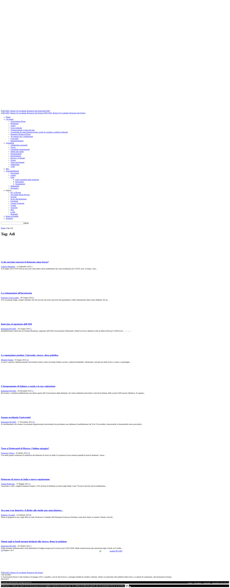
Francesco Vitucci (7, 453)
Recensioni (19, 182)
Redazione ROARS (8, 329)
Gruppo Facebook (17, 203)
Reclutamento (16, 156)
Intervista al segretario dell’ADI (16, 324)
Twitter (13, 205)
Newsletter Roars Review (20, 195)
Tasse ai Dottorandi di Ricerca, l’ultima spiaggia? (25, 448)
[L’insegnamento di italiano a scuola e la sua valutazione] (14, 382)
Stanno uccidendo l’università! (16, 417)
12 (29, 453)
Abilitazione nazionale (19, 145)
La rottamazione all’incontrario (16, 293)
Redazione (15, 124)
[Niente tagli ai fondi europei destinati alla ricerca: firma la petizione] (10, 537)
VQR (13, 167)
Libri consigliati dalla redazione (27, 180)
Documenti (15, 173)
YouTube (14, 208)
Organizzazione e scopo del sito (22, 130)
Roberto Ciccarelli (8, 515)
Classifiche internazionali (20, 149)
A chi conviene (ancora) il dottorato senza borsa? (25, 262)
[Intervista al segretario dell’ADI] (10, 319)
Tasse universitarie (17, 162)
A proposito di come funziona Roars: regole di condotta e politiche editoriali (39, 132)
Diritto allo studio (17, 152)
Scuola (13, 160)
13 (28, 360)
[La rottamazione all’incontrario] (15, 288)
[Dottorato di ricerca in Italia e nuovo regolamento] (20, 475)
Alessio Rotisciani (8, 484)
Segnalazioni (20, 184)
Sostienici (9, 218)
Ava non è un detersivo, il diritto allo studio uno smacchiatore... (32, 510)
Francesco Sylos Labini (10, 298)
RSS (12, 210)
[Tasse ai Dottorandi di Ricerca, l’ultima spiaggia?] (12, 444)
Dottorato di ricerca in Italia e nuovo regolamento (25, 479)
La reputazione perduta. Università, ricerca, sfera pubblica (29, 355)
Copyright (14, 139)
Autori (13, 126)
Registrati (14, 214)
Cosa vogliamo (16, 128)
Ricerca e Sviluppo (18, 158)
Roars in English (12, 216)
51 (34, 422)
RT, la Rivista (16, 193)
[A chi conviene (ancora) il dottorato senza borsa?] (12, 257)
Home (8, 117)
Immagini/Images (17, 141)
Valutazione (15, 164)
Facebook (14, 201)
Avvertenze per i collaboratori (22, 136)
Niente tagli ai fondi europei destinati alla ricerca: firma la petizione (34, 541)
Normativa (15, 188)
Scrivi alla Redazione (19, 199)
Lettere (13, 175)
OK (127, 586)
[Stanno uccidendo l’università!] (13, 413)
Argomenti (10, 143)
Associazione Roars (18, 121)
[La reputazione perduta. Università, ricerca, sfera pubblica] (13, 351)
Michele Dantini (7, 360)
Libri (12, 177)
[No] (130, 586)
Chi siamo (9, 119)
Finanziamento (16, 154)
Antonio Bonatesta (8, 267)
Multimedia (15, 186)
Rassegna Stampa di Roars (21, 134)
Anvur (13, 147)
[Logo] (22, 113)
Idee (7, 169)
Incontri (13, 197)
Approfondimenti (12, 171)
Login (13, 212)
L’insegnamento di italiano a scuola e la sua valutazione (28, 386)
